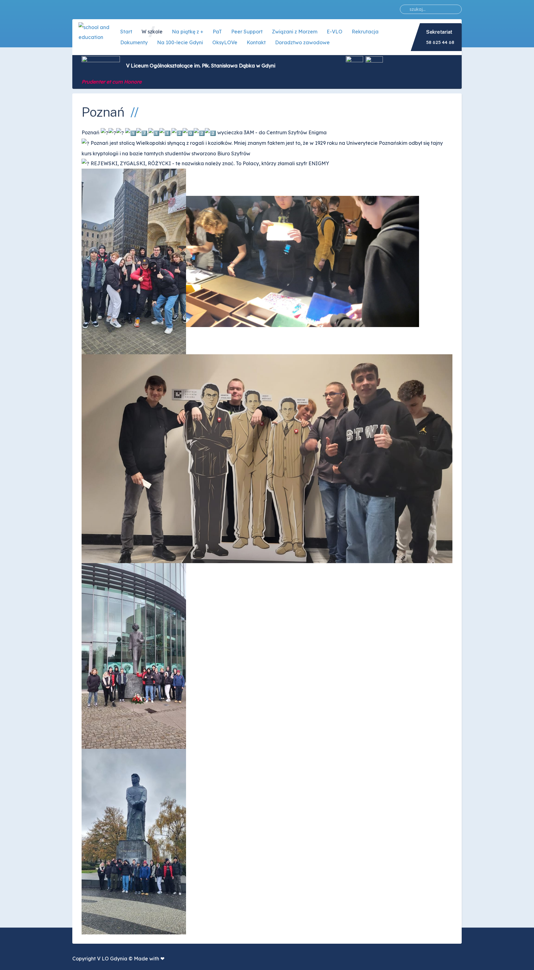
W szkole (152, 31)
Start (126, 31)
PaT (217, 31)
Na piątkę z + (187, 31)
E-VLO (334, 31)
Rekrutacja (365, 31)
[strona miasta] (374, 66)
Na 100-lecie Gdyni (180, 42)
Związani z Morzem (294, 31)
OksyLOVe (224, 42)
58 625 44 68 (440, 42)
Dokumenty (134, 42)
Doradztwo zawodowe (302, 42)
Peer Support (247, 31)
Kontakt (256, 42)
